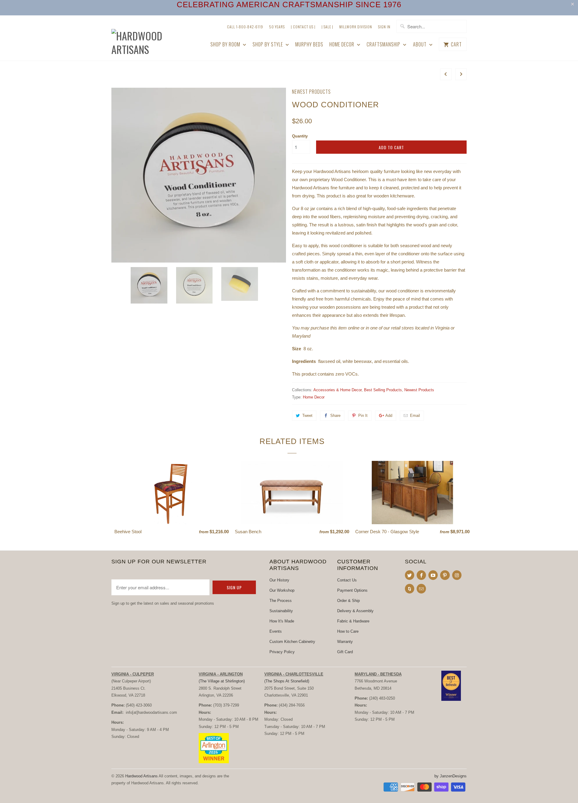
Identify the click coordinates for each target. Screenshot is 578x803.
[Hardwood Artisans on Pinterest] (444, 575)
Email (415, 415)
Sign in (384, 26)
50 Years (277, 26)
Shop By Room (225, 44)
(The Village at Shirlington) (222, 681)
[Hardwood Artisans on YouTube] (433, 575)
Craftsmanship (384, 44)
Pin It (363, 415)
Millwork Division (355, 26)
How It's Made (281, 621)
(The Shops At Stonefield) (286, 681)
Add (388, 415)
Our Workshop (281, 590)
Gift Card (345, 652)
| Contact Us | (303, 26)
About (420, 44)
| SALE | (327, 26)
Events (275, 631)
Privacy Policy (282, 652)
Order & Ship (348, 600)
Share (335, 415)
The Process (280, 600)
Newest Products (311, 91)
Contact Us (347, 580)
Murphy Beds (309, 44)
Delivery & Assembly (355, 611)
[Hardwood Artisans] (153, 38)
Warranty (345, 641)
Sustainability (281, 611)
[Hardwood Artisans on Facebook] (421, 575)
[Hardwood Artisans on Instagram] (456, 575)
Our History (279, 580)
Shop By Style (268, 44)
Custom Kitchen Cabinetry (292, 641)
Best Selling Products (383, 390)
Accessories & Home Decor (337, 390)
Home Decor (342, 44)
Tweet (307, 415)
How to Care (348, 631)
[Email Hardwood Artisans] (421, 589)
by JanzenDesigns (450, 776)
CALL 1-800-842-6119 (245, 26)
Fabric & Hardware (353, 621)
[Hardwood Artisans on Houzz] (409, 589)
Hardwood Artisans (141, 776)
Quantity (300, 136)
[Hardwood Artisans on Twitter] (409, 575)
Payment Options (352, 590)
